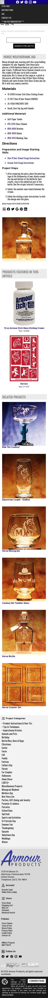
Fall (3, 754)
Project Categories (3, 718)
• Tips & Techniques (10, 727)
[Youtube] (35, 2)
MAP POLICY (6, 945)
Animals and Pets (9, 734)
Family (4, 758)
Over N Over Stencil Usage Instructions (23, 158)
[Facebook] (17, 2)
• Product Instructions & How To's (17, 723)
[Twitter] (22, 2)
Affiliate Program (8, 942)
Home (3, 31)
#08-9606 (11, 128)
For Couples (7, 772)
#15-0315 (11, 124)
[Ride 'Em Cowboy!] (24, 424)
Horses (24, 384)
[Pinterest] (26, 2)
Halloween (6, 775)
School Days (7, 810)
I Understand (36, 981)
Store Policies (7, 923)
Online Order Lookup (9, 892)
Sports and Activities (11, 817)
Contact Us (6, 935)
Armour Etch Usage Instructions (20, 162)
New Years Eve (8, 796)
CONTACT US (6, 17)
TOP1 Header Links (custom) (2, 2)
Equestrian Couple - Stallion (16, 499)
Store (3, 898)
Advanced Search (8, 912)
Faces (4, 751)
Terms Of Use (7, 926)
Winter (5, 842)
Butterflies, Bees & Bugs (13, 740)
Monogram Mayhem (10, 789)
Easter (4, 747)
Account (3, 885)
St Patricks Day (9, 821)
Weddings (6, 838)
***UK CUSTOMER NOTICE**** (13, 21)
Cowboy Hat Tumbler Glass (15, 603)
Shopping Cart (7, 905)
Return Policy (7, 928)
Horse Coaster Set (11, 707)
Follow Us (3, 951)
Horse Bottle (8, 656)
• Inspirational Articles (12, 730)
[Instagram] (30, 2)
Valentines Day (8, 835)
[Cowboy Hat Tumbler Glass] (24, 580)
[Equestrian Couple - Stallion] (24, 476)
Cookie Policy (7, 933)
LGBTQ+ (5, 782)
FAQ (3, 13)
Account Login (7, 889)
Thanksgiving (8, 828)
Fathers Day (7, 765)
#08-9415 (11, 138)
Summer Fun (7, 824)
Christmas (6, 744)
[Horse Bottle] (24, 632)
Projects (10, 31)
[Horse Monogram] (24, 528)
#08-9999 (11, 133)
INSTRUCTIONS (7, 10)
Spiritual (5, 814)
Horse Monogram (11, 551)
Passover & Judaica (10, 803)
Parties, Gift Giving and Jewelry (16, 800)
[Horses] (24, 358)
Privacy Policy (7, 930)
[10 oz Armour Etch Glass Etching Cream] (24, 303)
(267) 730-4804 (19, 879)
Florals (5, 768)
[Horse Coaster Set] (24, 684)
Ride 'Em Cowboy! (11, 447)
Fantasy (5, 761)
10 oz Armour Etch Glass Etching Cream (24, 328)
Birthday (5, 737)
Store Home (6, 903)
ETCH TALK (6, 6)
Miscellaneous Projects (12, 786)
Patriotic (6, 807)
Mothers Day (7, 793)
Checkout (5, 910)
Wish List (5, 908)
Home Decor (7, 779)
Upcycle (5, 831)
